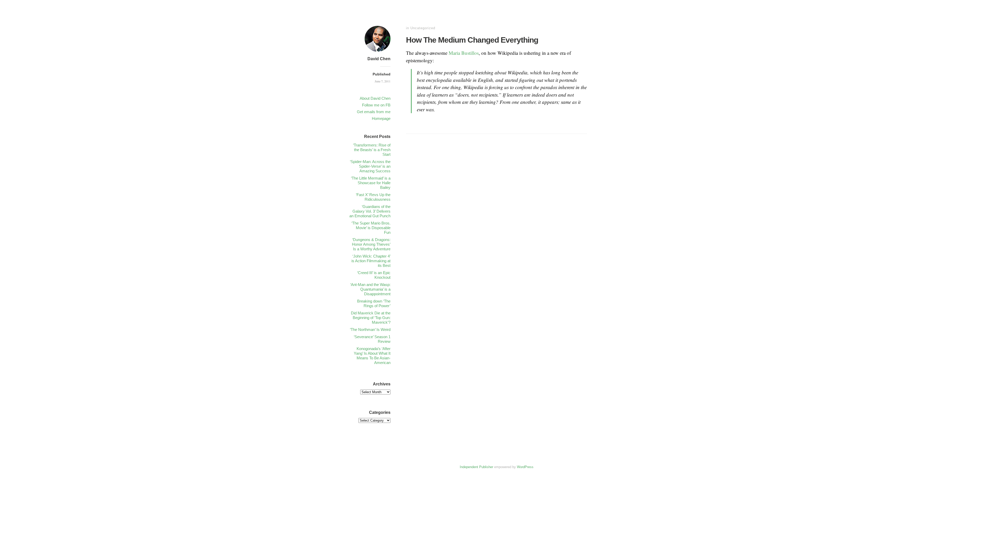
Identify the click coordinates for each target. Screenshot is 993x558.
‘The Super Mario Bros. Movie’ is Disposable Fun (370, 228)
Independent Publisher (476, 467)
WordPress (525, 467)
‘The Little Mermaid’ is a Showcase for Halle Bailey (370, 183)
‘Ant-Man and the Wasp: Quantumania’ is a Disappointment (370, 289)
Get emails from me (373, 112)
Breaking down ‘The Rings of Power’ (373, 303)
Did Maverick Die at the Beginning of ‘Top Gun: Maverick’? (370, 317)
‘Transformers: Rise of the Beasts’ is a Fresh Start (371, 150)
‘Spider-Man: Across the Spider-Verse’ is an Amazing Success (370, 166)
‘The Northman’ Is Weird (370, 329)
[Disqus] (496, 219)
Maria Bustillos (464, 53)
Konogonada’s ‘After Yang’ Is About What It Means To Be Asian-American (372, 355)
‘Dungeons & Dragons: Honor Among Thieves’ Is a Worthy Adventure (371, 244)
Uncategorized (422, 28)
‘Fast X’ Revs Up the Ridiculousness (373, 197)
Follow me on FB (376, 105)
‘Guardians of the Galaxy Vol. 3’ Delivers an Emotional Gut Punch (369, 211)
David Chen (378, 59)
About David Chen (375, 98)
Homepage (381, 118)
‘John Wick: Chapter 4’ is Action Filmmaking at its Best (370, 261)
